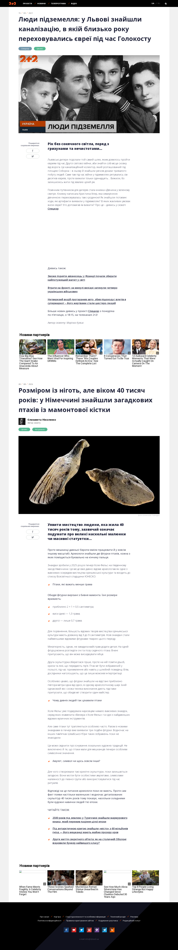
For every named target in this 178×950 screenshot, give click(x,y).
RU (159, 3)
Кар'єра (57, 916)
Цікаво (40, 48)
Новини (41, 3)
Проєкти (27, 3)
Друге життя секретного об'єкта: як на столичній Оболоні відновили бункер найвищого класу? (89, 841)
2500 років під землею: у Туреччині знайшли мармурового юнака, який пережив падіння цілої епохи (90, 819)
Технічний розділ (118, 916)
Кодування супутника (108, 920)
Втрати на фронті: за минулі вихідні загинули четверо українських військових (82, 289)
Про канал (44, 916)
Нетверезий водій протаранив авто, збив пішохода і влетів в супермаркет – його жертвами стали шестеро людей (87, 301)
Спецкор (25, 48)
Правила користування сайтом (80, 920)
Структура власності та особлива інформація (86, 916)
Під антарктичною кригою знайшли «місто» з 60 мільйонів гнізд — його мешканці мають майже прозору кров (90, 830)
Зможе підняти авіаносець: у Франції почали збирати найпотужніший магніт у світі (82, 277)
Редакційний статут (131, 920)
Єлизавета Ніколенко (42, 419)
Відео (74, 3)
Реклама (134, 916)
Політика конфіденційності (49, 920)
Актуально (40, 429)
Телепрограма (58, 3)
